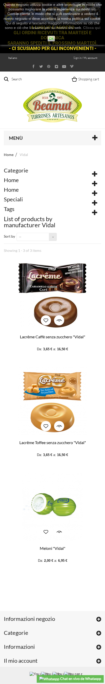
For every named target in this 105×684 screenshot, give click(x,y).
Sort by (9, 236)
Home (9, 154)
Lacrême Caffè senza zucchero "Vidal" (52, 336)
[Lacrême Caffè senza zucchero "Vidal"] (52, 295)
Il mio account (20, 660)
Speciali (13, 199)
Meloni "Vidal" (52, 548)
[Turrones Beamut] (52, 99)
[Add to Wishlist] (46, 320)
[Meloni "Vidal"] (52, 507)
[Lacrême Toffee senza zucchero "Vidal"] (52, 401)
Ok (51, 39)
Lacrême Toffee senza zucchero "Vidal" (52, 442)
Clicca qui (91, 28)
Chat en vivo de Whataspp (80, 678)
